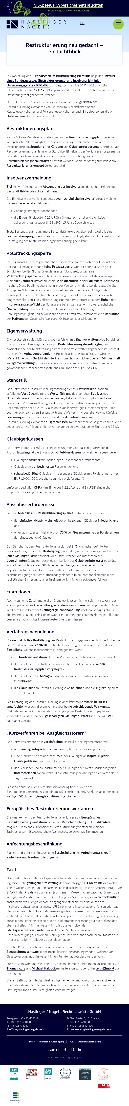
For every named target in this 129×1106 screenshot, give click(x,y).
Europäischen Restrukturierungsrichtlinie (61, 76)
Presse (31, 1041)
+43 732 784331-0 (20, 1021)
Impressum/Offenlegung (51, 1041)
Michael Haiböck (44, 968)
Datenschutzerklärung (89, 1041)
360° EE (54, 1050)
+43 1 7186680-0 (80, 1021)
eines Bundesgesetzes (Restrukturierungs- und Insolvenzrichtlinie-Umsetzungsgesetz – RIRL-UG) (61, 80)
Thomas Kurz (16, 968)
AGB (71, 1041)
